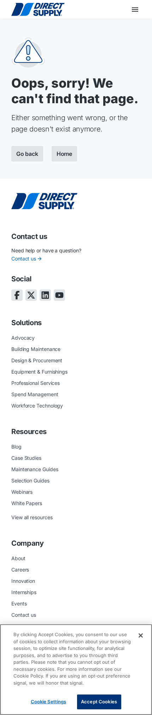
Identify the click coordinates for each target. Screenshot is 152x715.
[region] (76, 669)
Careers (20, 570)
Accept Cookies (99, 701)
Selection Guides (30, 480)
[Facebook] (17, 295)
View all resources (32, 517)
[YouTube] (59, 295)
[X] (31, 295)
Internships (23, 592)
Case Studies (26, 458)
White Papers (26, 503)
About (18, 558)
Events (19, 603)
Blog (16, 447)
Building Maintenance (35, 349)
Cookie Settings (48, 701)
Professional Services (35, 383)
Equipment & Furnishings (39, 372)
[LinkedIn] (45, 295)
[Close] (140, 635)
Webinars (22, 492)
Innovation (23, 581)
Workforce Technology (37, 406)
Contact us (23, 259)
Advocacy (23, 338)
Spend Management (34, 394)
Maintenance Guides (34, 469)
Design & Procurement (36, 360)
